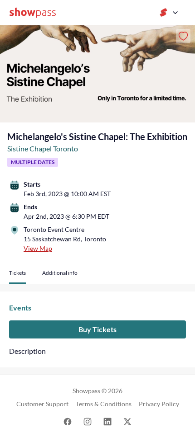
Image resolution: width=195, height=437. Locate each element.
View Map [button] (38, 248)
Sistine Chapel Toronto (42, 148)
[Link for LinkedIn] (107, 421)
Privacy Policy (159, 404)
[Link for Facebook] (67, 421)
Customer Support (42, 404)
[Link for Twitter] (127, 421)
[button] (17, 276)
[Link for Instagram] (87, 421)
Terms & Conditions (104, 404)
